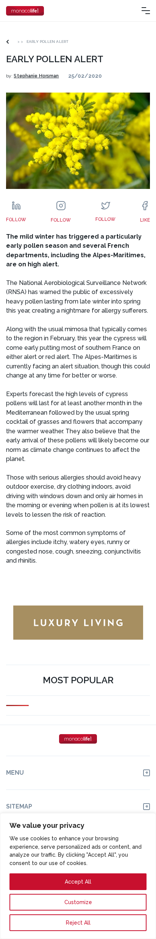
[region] (78, 876)
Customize (78, 902)
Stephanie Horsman (36, 76)
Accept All (78, 882)
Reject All (78, 923)
